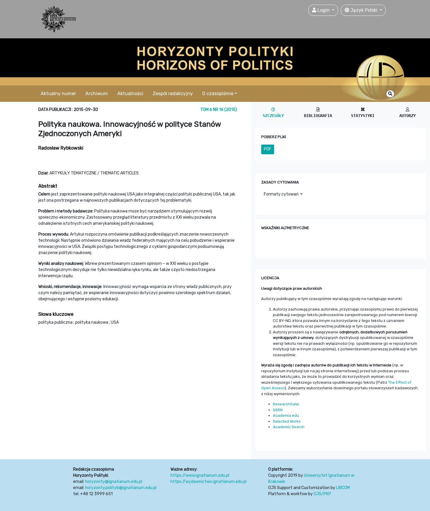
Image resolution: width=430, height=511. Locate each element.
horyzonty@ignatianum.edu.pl (113, 481)
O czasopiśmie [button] (217, 93)
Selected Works (287, 421)
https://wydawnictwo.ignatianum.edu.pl (209, 481)
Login (323, 10)
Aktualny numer (58, 93)
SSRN (278, 410)
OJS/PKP (322, 493)
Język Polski (364, 10)
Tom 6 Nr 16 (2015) (218, 109)
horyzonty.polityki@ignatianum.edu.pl (120, 487)
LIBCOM (343, 487)
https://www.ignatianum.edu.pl (200, 475)
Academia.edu (286, 415)
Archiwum (96, 93)
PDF (267, 149)
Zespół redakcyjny (173, 93)
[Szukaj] (390, 93)
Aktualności (130, 93)
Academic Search (289, 427)
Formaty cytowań (281, 194)
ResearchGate (286, 404)
